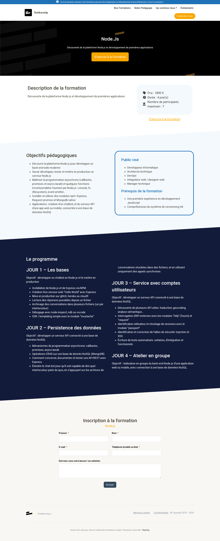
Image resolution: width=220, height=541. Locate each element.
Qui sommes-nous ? (166, 8)
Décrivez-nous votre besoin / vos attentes (79, 461)
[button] (184, 16)
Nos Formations (122, 8)
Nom (114, 433)
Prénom (63, 433)
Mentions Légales (141, 513)
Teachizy (145, 530)
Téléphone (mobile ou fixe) (125, 447)
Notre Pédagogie (143, 8)
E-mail (62, 447)
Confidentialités (161, 513)
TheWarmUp (41, 12)
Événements (187, 8)
